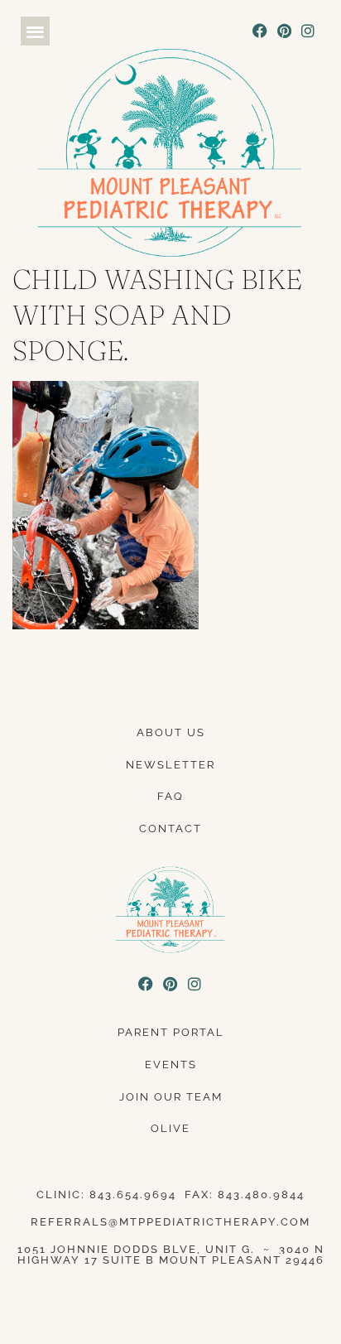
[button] (35, 31)
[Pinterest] (284, 31)
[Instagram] (308, 31)
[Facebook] (260, 31)
